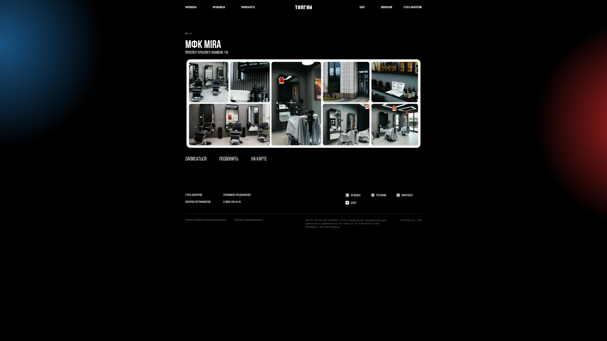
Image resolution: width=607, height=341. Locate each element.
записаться (195, 159)
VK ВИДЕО (355, 195)
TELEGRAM (381, 195)
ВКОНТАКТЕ (407, 195)
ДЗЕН (353, 203)
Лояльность (248, 7)
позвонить (228, 159)
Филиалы (191, 7)
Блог (362, 7)
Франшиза (219, 7)
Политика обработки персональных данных (205, 220)
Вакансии (386, 7)
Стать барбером (413, 7)
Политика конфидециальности (248, 220)
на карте (259, 159)
